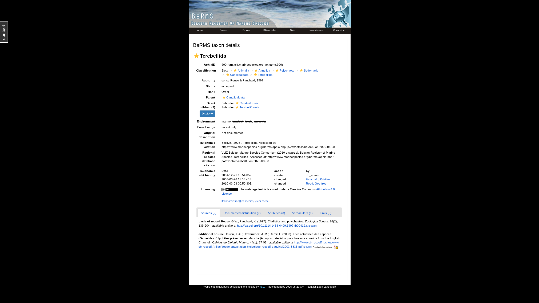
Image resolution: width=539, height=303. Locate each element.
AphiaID (209, 64)
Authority (208, 80)
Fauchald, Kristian (318, 179)
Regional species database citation (208, 159)
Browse (246, 30)
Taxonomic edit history (207, 173)
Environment (206, 121)
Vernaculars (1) (302, 213)
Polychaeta (287, 70)
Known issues (316, 30)
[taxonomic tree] (230, 201)
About (200, 30)
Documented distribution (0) (242, 213)
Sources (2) (208, 213)
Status (210, 86)
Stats (292, 30)
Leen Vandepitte (326, 286)
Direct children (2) (207, 105)
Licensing (208, 189)
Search (223, 30)
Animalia (243, 70)
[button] (196, 55)
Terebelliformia (249, 107)
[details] (312, 225)
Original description (207, 135)
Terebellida (265, 74)
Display (206, 113)
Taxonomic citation (207, 145)
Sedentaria (311, 70)
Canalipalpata (239, 74)
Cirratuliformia (249, 103)
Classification (206, 70)
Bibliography (269, 30)
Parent (210, 97)
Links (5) (325, 213)
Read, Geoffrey (316, 183)
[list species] (247, 201)
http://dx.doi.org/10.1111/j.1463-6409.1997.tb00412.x (272, 225)
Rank (211, 91)
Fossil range (206, 127)
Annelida (264, 70)
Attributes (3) (276, 213)
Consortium (339, 30)
